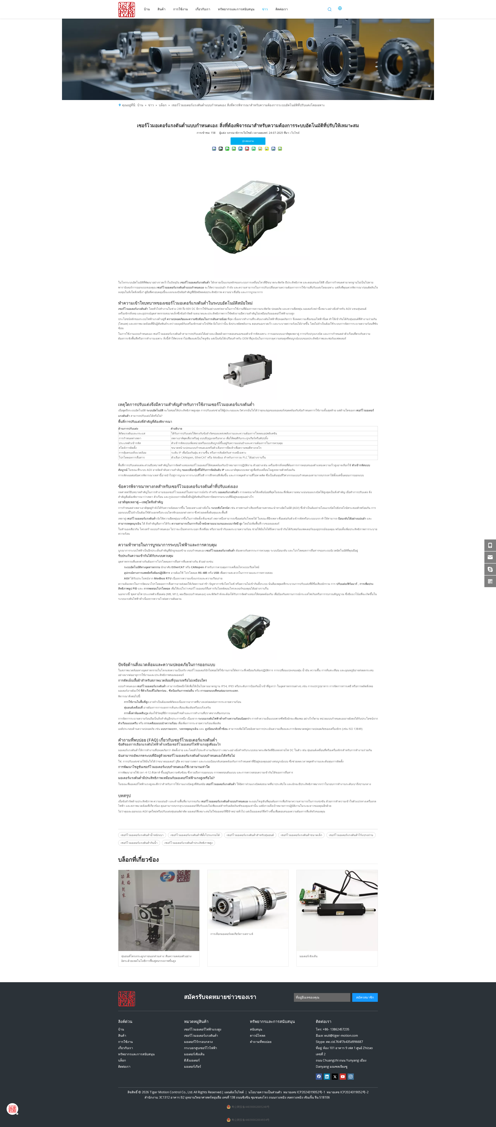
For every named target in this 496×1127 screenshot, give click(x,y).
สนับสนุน (256, 1029)
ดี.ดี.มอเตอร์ (192, 1060)
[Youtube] (343, 1076)
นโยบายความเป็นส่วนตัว (265, 1092)
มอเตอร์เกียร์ (192, 1066)
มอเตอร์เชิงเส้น (309, 956)
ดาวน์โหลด (257, 1035)
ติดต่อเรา (124, 1066)
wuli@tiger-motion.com (341, 1035)
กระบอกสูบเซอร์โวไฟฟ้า (200, 1048)
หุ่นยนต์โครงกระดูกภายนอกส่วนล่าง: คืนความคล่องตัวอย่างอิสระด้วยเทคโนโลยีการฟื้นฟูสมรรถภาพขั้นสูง (156, 958)
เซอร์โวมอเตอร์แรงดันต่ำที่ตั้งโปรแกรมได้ (195, 835)
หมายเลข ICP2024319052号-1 (304, 1092)
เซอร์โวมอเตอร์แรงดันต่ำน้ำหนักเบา (142, 835)
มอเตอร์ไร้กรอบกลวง (198, 1042)
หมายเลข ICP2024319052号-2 (348, 1092)
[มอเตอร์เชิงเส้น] (337, 910)
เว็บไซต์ (295, 133)
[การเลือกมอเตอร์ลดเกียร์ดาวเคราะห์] (248, 899)
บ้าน (121, 1029)
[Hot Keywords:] (330, 9)
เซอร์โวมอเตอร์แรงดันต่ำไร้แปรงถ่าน (351, 835)
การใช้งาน (125, 1042)
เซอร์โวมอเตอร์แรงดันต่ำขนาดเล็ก (301, 835)
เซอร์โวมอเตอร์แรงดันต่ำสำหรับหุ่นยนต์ (250, 835)
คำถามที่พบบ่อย (260, 1042)
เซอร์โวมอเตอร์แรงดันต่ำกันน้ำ (139, 843)
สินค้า (122, 1035)
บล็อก (122, 1060)
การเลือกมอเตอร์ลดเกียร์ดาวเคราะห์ (231, 934)
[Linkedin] (327, 1076)
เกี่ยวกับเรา (125, 1048)
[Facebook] (319, 1076)
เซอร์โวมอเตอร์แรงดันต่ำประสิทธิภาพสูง (188, 843)
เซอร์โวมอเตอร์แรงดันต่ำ (201, 1035)
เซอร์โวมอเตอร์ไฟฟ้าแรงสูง (202, 1029)
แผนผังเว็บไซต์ (234, 1092)
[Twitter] (335, 1076)
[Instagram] (351, 1076)
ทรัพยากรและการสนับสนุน (136, 1054)
